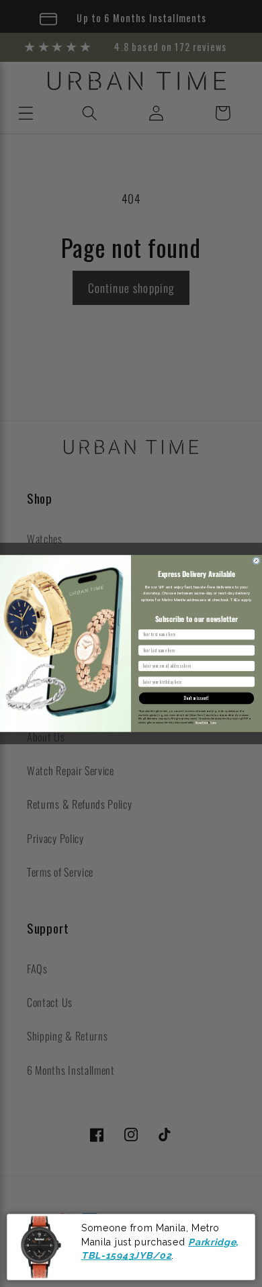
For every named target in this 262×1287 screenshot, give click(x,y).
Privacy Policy (201, 722)
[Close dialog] (256, 561)
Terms (213, 722)
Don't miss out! (196, 698)
